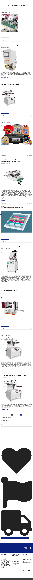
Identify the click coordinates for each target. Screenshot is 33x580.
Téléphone (2, 431)
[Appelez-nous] (23, 572)
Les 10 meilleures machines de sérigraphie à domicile (14, 246)
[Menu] (1, 2)
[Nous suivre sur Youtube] (23, 574)
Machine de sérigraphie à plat (5, 420)
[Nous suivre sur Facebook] (23, 570)
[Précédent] (9, 415)
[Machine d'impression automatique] (16, 2)
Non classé (2, 83)
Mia (9, 122)
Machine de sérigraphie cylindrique (6, 417)
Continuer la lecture (4, 77)
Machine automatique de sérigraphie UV (6, 421)
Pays (1, 434)
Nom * (1, 424)
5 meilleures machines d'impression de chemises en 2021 (15, 120)
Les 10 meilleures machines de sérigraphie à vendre (13, 375)
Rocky (9, 12)
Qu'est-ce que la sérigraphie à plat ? (9, 10)
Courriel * (2, 427)
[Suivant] (23, 415)
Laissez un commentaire (29, 40)
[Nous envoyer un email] (24, 570)
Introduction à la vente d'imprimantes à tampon (12, 333)
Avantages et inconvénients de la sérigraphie (12, 207)
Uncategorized (5, 40)
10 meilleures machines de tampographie (11, 45)
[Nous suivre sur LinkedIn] (24, 572)
